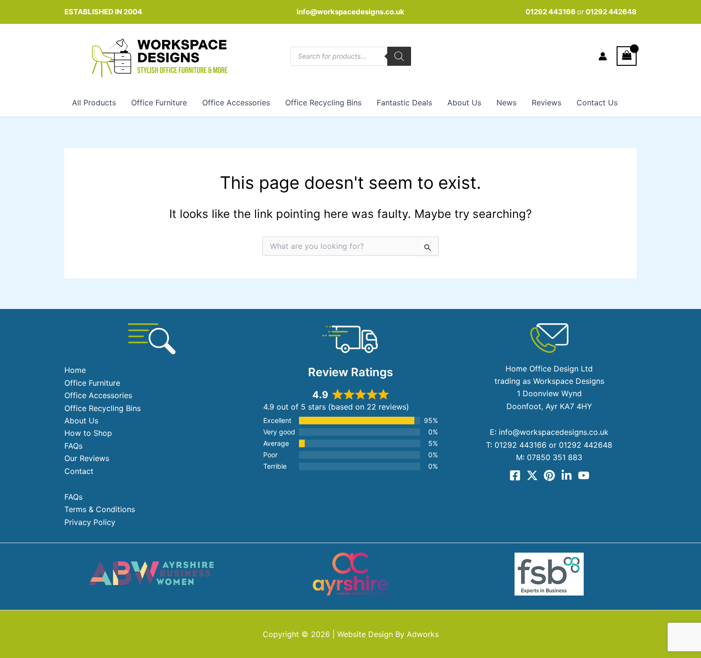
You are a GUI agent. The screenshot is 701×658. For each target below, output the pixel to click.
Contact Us (597, 102)
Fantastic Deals (404, 102)
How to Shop (88, 433)
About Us (464, 102)
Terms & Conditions (99, 509)
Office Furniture (159, 102)
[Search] (399, 56)
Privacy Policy (89, 522)
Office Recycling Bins (323, 102)
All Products (94, 102)
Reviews (546, 102)
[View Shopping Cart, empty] (627, 56)
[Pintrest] (549, 475)
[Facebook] (515, 475)
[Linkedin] (566, 475)
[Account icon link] (602, 56)
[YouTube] (583, 475)
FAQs (73, 446)
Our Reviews (86, 458)
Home (75, 370)
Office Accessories (236, 102)
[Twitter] (532, 475)
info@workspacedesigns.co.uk (350, 11)
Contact (78, 471)
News (506, 102)
